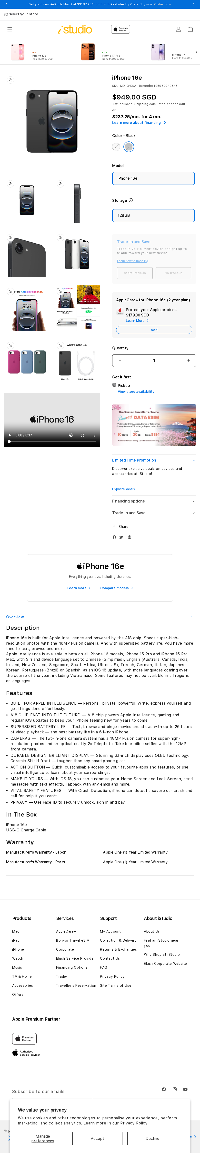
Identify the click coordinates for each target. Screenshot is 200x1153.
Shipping (141, 104)
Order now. (162, 4)
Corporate (65, 949)
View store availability (136, 392)
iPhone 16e (128, 178)
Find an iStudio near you (161, 942)
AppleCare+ (66, 931)
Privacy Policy (112, 976)
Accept (97, 1138)
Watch (17, 958)
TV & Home (22, 976)
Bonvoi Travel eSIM (73, 940)
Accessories (22, 985)
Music (17, 967)
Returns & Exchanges (118, 949)
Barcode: (146, 86)
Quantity (120, 348)
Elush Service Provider (75, 958)
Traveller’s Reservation (76, 985)
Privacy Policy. (134, 1123)
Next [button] (193, 4)
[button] (10, 29)
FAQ (103, 967)
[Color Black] (129, 147)
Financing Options (72, 967)
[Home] (75, 29)
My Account (110, 931)
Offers (18, 994)
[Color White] (116, 147)
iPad (16, 940)
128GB (124, 215)
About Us (152, 931)
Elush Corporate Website (165, 964)
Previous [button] (6, 4)
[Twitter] (122, 538)
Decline (152, 1138)
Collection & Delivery (118, 940)
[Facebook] (115, 538)
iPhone (18, 949)
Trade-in (63, 976)
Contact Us (110, 958)
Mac (16, 931)
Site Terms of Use (115, 985)
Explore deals (123, 489)
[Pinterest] (130, 538)
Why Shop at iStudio (162, 954)
